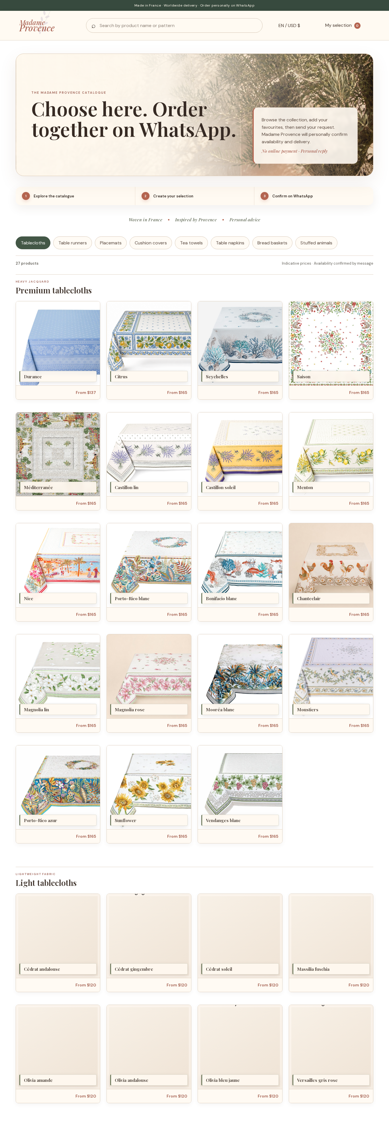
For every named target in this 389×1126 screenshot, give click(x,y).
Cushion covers (151, 243)
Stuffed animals (316, 243)
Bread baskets (272, 243)
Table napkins (230, 243)
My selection (342, 25)
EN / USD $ (289, 25)
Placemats (111, 243)
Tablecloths (33, 243)
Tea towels (191, 243)
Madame (37, 25)
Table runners (72, 243)
